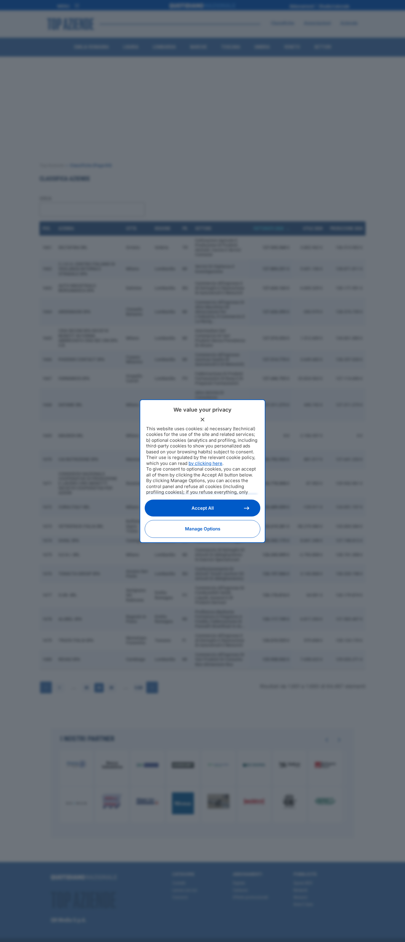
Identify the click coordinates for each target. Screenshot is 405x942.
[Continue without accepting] (202, 419)
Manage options (202, 529)
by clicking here (205, 463)
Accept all (203, 508)
